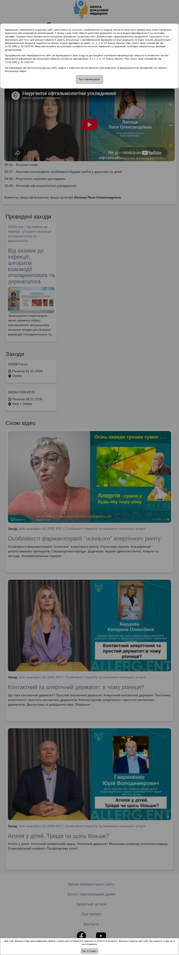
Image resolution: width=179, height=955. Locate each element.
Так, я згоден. (89, 951)
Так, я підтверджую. (89, 79)
